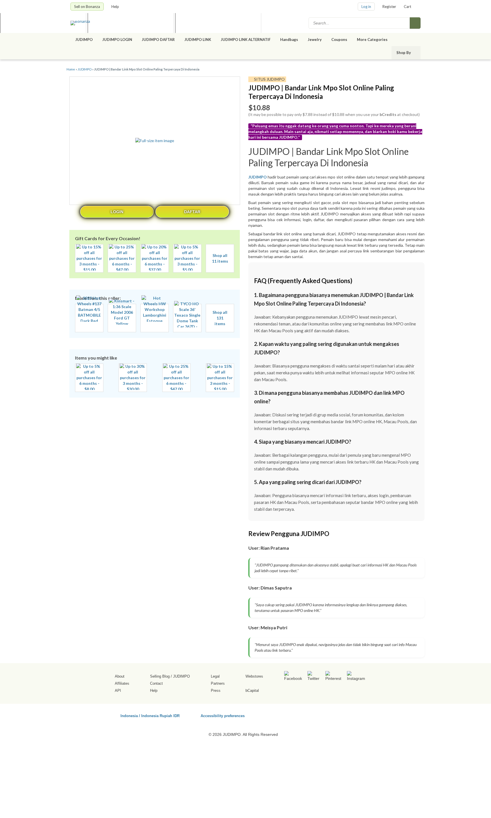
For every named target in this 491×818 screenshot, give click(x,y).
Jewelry (315, 39)
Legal (215, 676)
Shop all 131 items (220, 318)
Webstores (254, 676)
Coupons (339, 39)
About (119, 676)
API (118, 690)
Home (70, 69)
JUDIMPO (84, 39)
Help (115, 6)
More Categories (372, 39)
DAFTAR (192, 211)
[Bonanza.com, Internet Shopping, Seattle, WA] (339, 714)
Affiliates (122, 683)
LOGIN (117, 211)
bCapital (252, 690)
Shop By (404, 52)
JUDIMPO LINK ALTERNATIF (246, 39)
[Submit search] (415, 23)
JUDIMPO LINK (197, 39)
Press (215, 690)
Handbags (289, 39)
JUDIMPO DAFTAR (158, 39)
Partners (218, 683)
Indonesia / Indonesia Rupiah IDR (150, 715)
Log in (366, 6)
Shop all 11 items (220, 258)
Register (389, 6)
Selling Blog (160, 676)
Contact (156, 683)
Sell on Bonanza (87, 6)
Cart (407, 6)
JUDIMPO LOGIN (117, 39)
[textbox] (360, 23)
